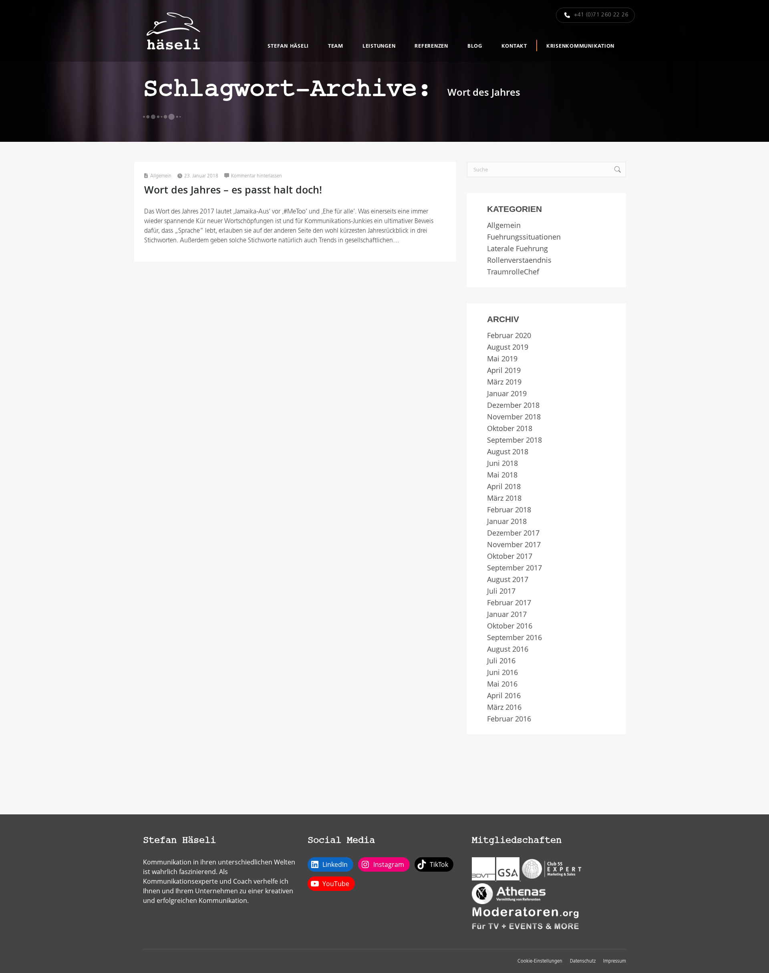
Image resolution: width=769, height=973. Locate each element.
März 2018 (504, 498)
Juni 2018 (502, 463)
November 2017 (514, 544)
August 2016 (507, 649)
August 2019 (507, 347)
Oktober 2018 (509, 428)
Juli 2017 (501, 591)
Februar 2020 (509, 335)
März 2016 (504, 707)
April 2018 (504, 486)
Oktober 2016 (509, 625)
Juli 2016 (501, 660)
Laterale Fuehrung (517, 248)
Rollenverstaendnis (519, 260)
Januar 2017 (507, 614)
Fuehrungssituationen (524, 237)
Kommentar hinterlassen (256, 176)
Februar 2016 (509, 718)
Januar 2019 (507, 393)
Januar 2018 (507, 521)
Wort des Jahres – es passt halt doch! (233, 189)
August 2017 (507, 579)
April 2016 (504, 695)
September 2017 (514, 567)
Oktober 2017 (509, 556)
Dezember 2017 (513, 533)
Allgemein (160, 176)
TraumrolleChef (513, 271)
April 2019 (504, 370)
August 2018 (507, 451)
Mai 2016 (502, 684)
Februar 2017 (509, 602)
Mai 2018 (502, 474)
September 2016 (514, 637)
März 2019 (504, 382)
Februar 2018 (509, 509)
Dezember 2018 (513, 405)
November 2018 (514, 416)
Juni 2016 (502, 672)
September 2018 (514, 440)
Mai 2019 (502, 358)
